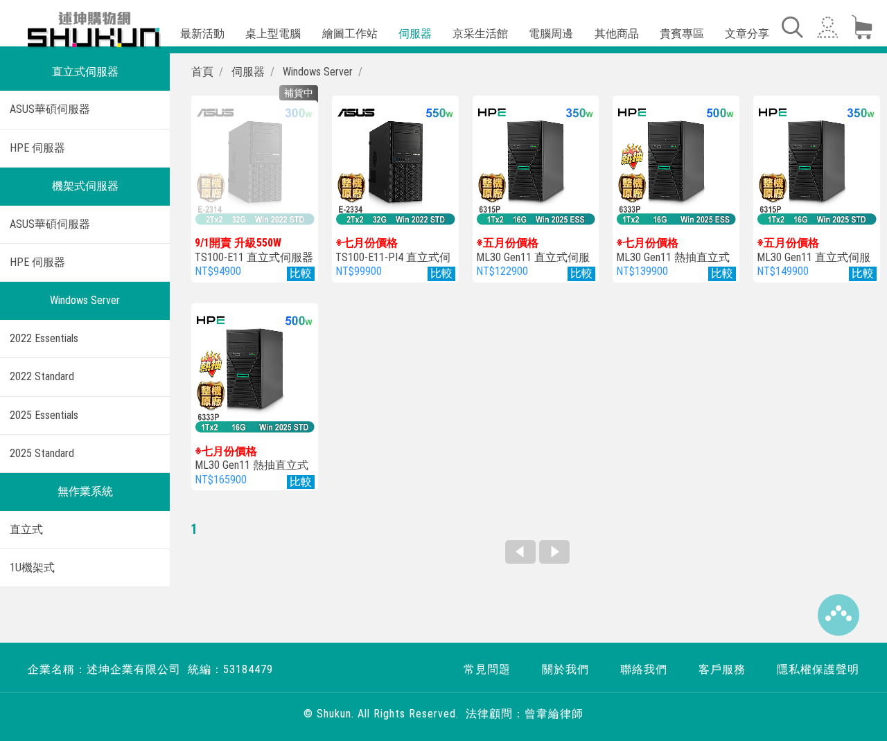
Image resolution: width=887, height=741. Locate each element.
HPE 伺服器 (37, 147)
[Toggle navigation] (791, 27)
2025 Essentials (44, 415)
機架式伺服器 (85, 186)
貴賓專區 (682, 33)
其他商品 (617, 33)
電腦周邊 (551, 33)
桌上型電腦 (273, 33)
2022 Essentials (44, 338)
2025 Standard (42, 453)
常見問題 (487, 669)
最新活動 (202, 33)
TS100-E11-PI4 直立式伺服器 (392, 257)
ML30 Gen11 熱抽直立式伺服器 (673, 257)
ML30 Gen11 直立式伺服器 (533, 257)
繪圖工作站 (350, 33)
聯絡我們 (643, 669)
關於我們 (565, 669)
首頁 (202, 71)
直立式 (26, 529)
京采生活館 (480, 33)
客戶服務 (722, 669)
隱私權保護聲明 (818, 669)
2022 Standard (42, 376)
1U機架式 (32, 567)
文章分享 (747, 33)
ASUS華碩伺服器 (50, 109)
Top (838, 615)
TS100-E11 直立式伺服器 (254, 250)
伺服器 (415, 33)
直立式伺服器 (85, 71)
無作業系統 (85, 491)
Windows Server (85, 300)
